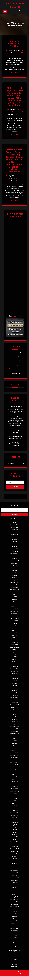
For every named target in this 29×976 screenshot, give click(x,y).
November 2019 (15, 700)
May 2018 (14, 743)
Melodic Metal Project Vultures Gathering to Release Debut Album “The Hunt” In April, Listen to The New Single (14, 96)
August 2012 (14, 909)
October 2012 (14, 904)
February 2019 (14, 721)
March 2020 (14, 690)
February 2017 (14, 779)
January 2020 (14, 695)
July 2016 (14, 796)
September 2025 (14, 532)
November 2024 (15, 556)
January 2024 (14, 580)
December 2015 (14, 813)
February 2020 (14, 692)
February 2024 (14, 577)
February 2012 (14, 923)
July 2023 (14, 594)
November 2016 (15, 786)
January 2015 (14, 839)
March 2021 (14, 661)
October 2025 (14, 529)
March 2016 (14, 805)
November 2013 (15, 873)
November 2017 (15, 757)
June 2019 (14, 712)
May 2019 (14, 714)
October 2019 (14, 702)
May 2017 (14, 772)
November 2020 (15, 671)
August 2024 (14, 563)
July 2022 (14, 623)
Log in (14, 946)
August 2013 (14, 880)
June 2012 (14, 913)
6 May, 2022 (11, 176)
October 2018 (14, 731)
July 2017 (14, 767)
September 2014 (14, 849)
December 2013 (14, 870)
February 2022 (14, 635)
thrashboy (8, 112)
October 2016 (14, 789)
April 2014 (14, 861)
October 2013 (14, 875)
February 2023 (14, 606)
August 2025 (14, 534)
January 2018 (14, 752)
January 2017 (14, 781)
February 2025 (14, 548)
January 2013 (14, 897)
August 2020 (14, 678)
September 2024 (14, 560)
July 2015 (14, 825)
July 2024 (14, 565)
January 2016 (14, 810)
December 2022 (14, 611)
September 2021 (14, 647)
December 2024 (14, 553)
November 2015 (15, 815)
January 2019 (14, 724)
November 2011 (15, 930)
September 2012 (14, 906)
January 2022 (14, 637)
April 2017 (14, 774)
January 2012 (14, 925)
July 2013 (14, 882)
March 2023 (14, 604)
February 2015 (14, 837)
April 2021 (14, 659)
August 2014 (14, 851)
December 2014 (14, 841)
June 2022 (14, 625)
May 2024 (14, 570)
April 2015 (14, 832)
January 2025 (14, 551)
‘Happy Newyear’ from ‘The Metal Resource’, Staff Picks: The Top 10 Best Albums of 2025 (16, 410)
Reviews (18, 52)
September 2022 (14, 618)
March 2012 (14, 921)
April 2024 (14, 572)
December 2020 (14, 668)
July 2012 (14, 911)
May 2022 (14, 628)
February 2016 (14, 808)
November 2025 (15, 527)
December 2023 (14, 582)
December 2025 (14, 524)
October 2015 (14, 817)
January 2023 (14, 608)
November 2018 (15, 728)
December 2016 (14, 784)
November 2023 (15, 584)
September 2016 (14, 791)
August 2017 (14, 765)
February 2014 (14, 865)
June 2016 (14, 798)
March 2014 (14, 863)
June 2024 (14, 568)
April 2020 (14, 688)
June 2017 (14, 769)
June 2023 (14, 596)
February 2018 (14, 750)
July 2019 (14, 709)
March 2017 (14, 776)
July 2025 (14, 536)
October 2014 (14, 846)
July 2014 (14, 853)
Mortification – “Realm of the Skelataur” (15, 444)
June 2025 (14, 539)
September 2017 (14, 762)
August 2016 (14, 793)
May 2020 (14, 685)
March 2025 (14, 546)
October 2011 (14, 933)
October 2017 (14, 760)
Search (15, 487)
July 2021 (14, 652)
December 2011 (14, 928)
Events (14, 357)
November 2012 (15, 901)
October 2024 (14, 558)
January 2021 (14, 666)
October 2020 (14, 673)
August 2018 (14, 736)
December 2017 (14, 755)
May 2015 (14, 829)
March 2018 (14, 748)
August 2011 (14, 937)
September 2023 (14, 589)
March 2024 (14, 575)
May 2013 (14, 887)
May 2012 (14, 916)
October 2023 (14, 587)
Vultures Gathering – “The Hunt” (14, 43)
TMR (19, 50)
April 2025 (14, 544)
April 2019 (14, 716)
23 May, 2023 (11, 50)
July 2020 (14, 680)
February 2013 (14, 894)
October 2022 (14, 616)
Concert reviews (14, 352)
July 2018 (14, 738)
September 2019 (14, 704)
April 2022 (14, 630)
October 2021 (14, 644)
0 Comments (9, 52)
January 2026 (14, 522)
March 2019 (14, 719)
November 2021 (15, 642)
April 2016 (14, 803)
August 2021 (14, 649)
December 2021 (14, 640)
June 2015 (14, 827)
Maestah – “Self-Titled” (18, 431)
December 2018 (14, 726)
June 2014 (14, 856)
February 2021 (14, 664)
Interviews (14, 361)
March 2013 (14, 892)
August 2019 (14, 707)
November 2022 (15, 613)
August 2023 (14, 592)
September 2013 (14, 877)
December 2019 (14, 697)
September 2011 (14, 935)
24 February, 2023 (14, 109)
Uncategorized (14, 373)
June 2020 (14, 683)
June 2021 (14, 654)
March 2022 (14, 632)
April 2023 (14, 601)
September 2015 (14, 820)
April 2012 (14, 918)
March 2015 (14, 834)
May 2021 (14, 656)
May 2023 (14, 599)
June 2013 (14, 885)
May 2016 (14, 800)
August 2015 (14, 822)
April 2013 (14, 889)
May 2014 (14, 858)
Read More (14, 72)
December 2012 (14, 899)
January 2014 (14, 868)
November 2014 (15, 844)
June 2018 (14, 741)
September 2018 (14, 733)
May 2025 (14, 541)
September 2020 (14, 676)
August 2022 (14, 620)
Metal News (11, 114)
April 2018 (14, 745)
